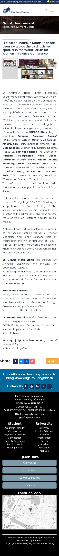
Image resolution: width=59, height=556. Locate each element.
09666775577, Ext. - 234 (30, 406)
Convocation (14, 437)
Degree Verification (29, 477)
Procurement (44, 437)
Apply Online (29, 462)
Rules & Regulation (15, 441)
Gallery (44, 441)
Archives (44, 450)
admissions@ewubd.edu (31, 414)
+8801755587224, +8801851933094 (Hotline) (30, 410)
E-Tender (44, 434)
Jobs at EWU (29, 470)
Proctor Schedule (44, 431)
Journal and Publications (44, 446)
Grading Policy (14, 447)
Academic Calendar (15, 427)
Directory (44, 427)
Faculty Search (14, 444)
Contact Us (29, 485)
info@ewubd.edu (30, 417)
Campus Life (14, 431)
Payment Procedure (14, 434)
